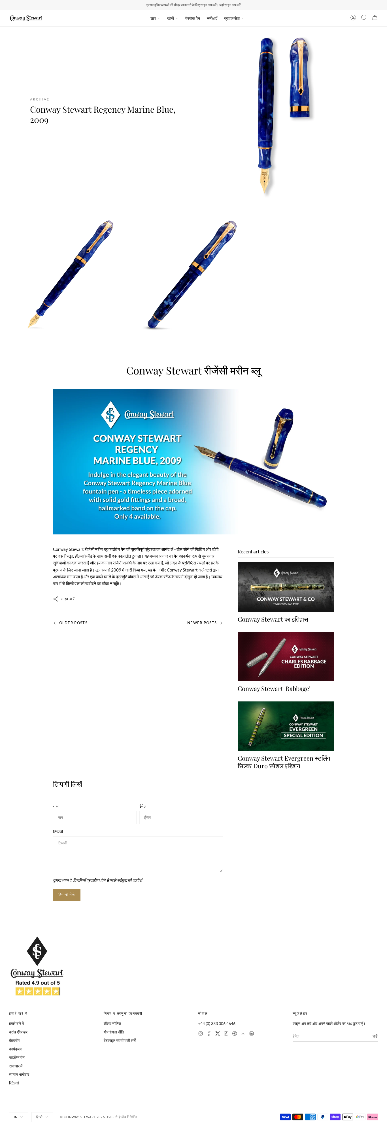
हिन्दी (39, 1117)
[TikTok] (226, 1034)
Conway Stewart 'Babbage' (274, 688)
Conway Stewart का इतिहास (273, 619)
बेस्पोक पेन (192, 18)
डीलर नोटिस (112, 1023)
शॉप (153, 18)
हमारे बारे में (16, 1023)
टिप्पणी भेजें (66, 894)
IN (16, 1117)
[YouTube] (243, 1034)
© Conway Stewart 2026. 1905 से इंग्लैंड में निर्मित (98, 1117)
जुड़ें (375, 1036)
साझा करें (68, 598)
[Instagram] (200, 1034)
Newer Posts (202, 622)
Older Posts (73, 622)
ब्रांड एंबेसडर (18, 1032)
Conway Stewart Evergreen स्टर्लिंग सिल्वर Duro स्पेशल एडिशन (284, 762)
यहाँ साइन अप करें (230, 5)
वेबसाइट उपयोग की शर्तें (120, 1040)
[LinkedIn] (251, 1034)
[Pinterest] (234, 1034)
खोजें (170, 18)
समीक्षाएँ (212, 18)
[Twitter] (217, 1034)
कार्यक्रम (15, 1048)
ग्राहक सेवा (232, 18)
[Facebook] (209, 1034)
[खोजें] (364, 18)
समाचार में (15, 1065)
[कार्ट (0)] (375, 18)
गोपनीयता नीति (114, 1032)
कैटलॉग (14, 1040)
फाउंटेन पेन (17, 1057)
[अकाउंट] (353, 18)
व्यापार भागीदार (19, 1074)
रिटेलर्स (14, 1082)
